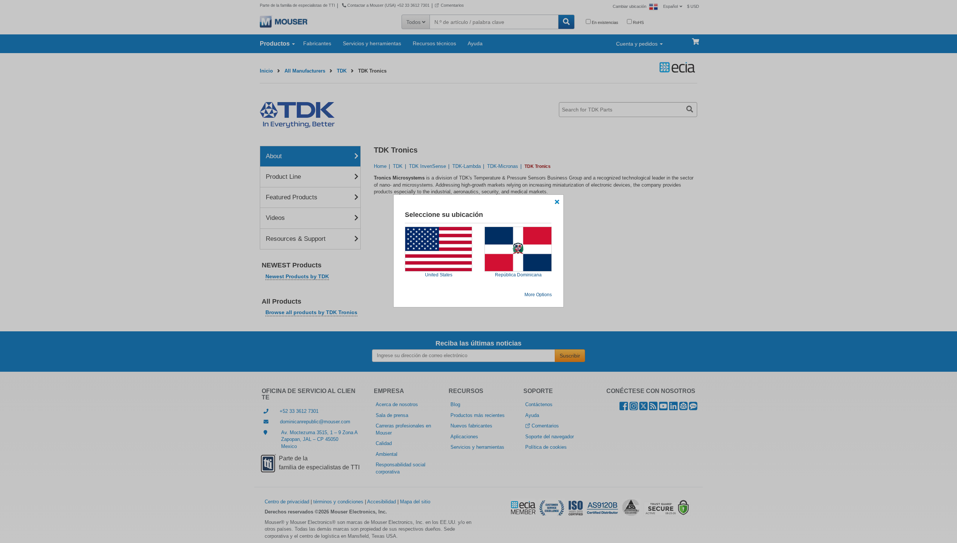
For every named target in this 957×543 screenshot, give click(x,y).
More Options (538, 294)
